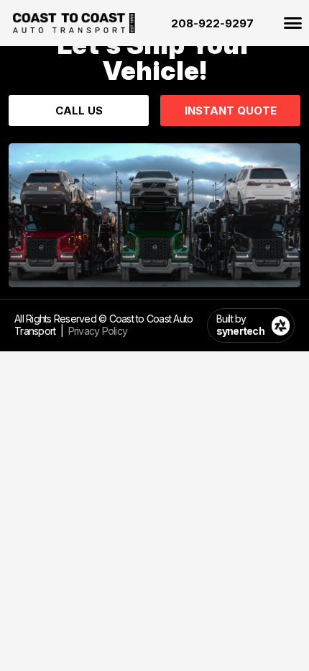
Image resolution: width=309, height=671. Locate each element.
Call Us (79, 110)
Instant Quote (231, 110)
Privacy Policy (98, 331)
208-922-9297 (212, 23)
